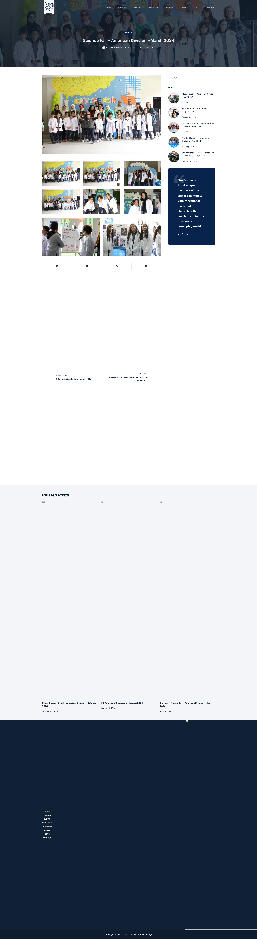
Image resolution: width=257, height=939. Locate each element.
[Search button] (212, 77)
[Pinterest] (117, 266)
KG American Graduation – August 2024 (122, 703)
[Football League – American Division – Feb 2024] (173, 142)
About (184, 7)
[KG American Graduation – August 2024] (173, 112)
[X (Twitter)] (87, 266)
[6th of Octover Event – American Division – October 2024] (173, 156)
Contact (211, 7)
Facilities (122, 7)
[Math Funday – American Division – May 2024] (173, 97)
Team (197, 7)
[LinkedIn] (146, 266)
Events (137, 7)
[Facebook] (57, 266)
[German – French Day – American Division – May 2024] (173, 127)
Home (108, 7)
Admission (169, 7)
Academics (153, 7)
